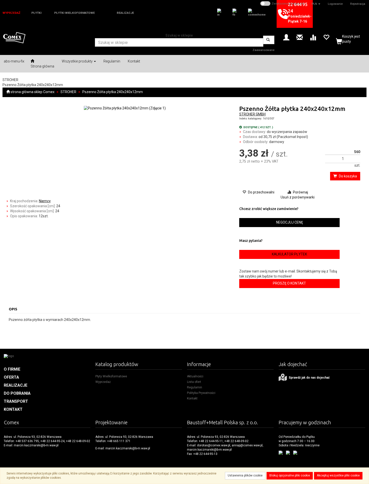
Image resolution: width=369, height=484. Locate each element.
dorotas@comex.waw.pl (213, 445)
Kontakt (192, 398)
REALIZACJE (125, 13)
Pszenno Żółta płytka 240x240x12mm (112, 92)
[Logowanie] (286, 37)
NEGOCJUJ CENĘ (289, 222)
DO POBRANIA (17, 393)
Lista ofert (194, 382)
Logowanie (335, 4)
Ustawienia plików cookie (245, 475)
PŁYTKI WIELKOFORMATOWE (74, 13)
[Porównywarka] (312, 37)
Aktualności (195, 376)
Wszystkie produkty (77, 61)
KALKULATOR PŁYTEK (289, 254)
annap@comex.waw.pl (247, 445)
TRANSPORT (16, 401)
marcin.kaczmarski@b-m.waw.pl (36, 445)
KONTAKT (13, 409)
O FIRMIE (12, 369)
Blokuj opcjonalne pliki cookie (289, 475)
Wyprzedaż (103, 382)
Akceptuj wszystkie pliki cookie (338, 475)
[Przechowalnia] (326, 37)
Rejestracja (357, 4)
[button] (316, 4)
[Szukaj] (268, 40)
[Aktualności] (299, 37)
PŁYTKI (36, 13)
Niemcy (45, 201)
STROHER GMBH (252, 114)
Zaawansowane (263, 50)
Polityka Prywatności (201, 393)
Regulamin (194, 387)
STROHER (68, 92)
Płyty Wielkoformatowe (111, 376)
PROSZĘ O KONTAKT (289, 283)
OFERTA (11, 377)
